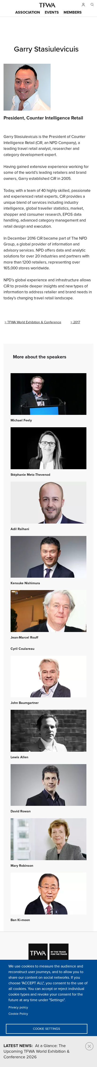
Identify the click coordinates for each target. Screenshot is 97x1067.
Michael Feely (21, 420)
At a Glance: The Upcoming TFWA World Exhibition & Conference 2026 (37, 1051)
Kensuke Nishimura (25, 583)
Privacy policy (18, 1007)
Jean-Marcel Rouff (24, 638)
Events (52, 12)
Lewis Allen (19, 757)
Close (89, 1046)
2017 (76, 322)
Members (73, 12)
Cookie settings (46, 1029)
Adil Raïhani (20, 529)
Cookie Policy (18, 1014)
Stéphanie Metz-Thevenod (30, 475)
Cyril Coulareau (22, 649)
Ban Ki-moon (20, 920)
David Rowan (21, 811)
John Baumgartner (25, 703)
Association (27, 12)
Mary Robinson (22, 866)
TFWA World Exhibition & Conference (34, 322)
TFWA (47, 5)
